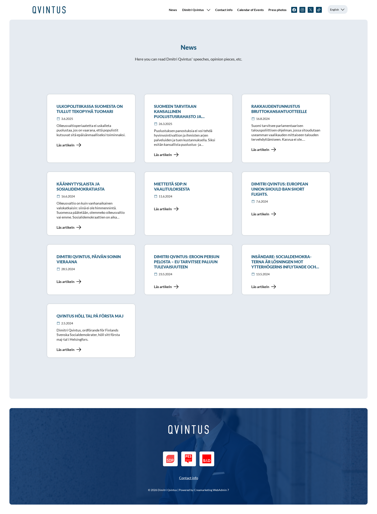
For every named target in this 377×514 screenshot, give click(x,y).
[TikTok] (319, 10)
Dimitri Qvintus (193, 10)
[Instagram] (302, 10)
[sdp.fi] (170, 459)
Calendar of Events (250, 10)
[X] (311, 10)
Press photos (277, 10)
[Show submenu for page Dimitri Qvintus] (208, 10)
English (334, 9)
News (173, 10)
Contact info (223, 10)
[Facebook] (294, 10)
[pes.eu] (188, 459)
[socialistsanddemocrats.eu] (206, 459)
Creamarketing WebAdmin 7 (211, 490)
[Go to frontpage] (49, 10)
